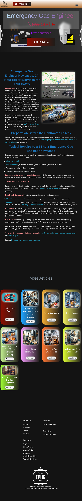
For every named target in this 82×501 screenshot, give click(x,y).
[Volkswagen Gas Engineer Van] (72, 338)
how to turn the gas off (49, 188)
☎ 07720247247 (22, 4)
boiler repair (13, 235)
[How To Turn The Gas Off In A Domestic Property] (9, 337)
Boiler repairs (12, 164)
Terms (25, 431)
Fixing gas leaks (13, 161)
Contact (26, 434)
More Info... (9, 319)
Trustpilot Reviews (29, 459)
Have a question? (41, 33)
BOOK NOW (41, 42)
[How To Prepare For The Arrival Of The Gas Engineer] (30, 299)
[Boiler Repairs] (72, 300)
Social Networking (29, 456)
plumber (55, 233)
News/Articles (28, 447)
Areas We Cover (29, 450)
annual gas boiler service (31, 204)
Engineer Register (49, 435)
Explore (26, 444)
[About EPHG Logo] (41, 486)
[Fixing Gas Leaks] (51, 300)
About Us (26, 453)
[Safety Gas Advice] (9, 297)
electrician (45, 233)
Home (25, 424)
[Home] (1, 4)
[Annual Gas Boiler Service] (30, 338)
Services (26, 428)
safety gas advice (31, 124)
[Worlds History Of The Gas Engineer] (9, 371)
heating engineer (67, 233)
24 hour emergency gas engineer (26, 240)
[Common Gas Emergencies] (51, 338)
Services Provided (49, 424)
